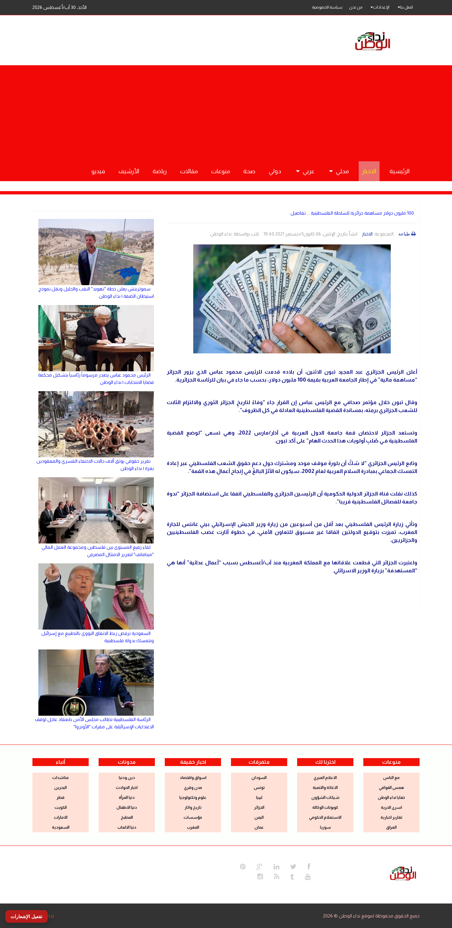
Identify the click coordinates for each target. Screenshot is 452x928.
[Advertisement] (226, 111)
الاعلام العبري (325, 777)
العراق (391, 827)
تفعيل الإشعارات (26, 916)
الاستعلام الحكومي (325, 817)
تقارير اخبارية (391, 817)
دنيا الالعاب (126, 827)
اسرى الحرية (391, 807)
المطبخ (127, 817)
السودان (259, 777)
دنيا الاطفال (126, 807)
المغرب (193, 827)
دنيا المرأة (127, 797)
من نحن (355, 7)
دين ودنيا (127, 777)
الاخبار (367, 233)
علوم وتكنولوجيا (192, 797)
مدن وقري (193, 787)
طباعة (404, 234)
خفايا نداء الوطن (391, 797)
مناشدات (60, 777)
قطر (61, 797)
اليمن (259, 817)
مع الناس (391, 777)
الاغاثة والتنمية (325, 787)
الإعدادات (381, 7)
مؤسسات (193, 817)
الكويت (61, 807)
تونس (259, 787)
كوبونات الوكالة (325, 807)
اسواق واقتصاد (193, 777)
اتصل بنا (406, 7)
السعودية (60, 827)
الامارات (61, 817)
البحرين (60, 787)
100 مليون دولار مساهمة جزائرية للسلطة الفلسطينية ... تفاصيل (352, 213)
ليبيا (259, 797)
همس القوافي (391, 787)
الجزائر (259, 807)
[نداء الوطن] (403, 872)
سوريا (325, 827)
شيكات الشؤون (325, 797)
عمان (259, 827)
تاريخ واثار (193, 807)
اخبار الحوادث (127, 787)
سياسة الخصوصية (327, 7)
